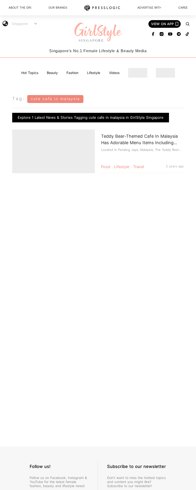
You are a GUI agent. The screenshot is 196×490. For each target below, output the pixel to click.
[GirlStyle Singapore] (98, 32)
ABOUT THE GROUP (20, 7)
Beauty (52, 73)
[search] (187, 24)
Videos (114, 73)
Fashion (72, 73)
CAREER (182, 7)
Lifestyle (93, 73)
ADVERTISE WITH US (149, 7)
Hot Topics (29, 73)
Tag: (18, 98)
